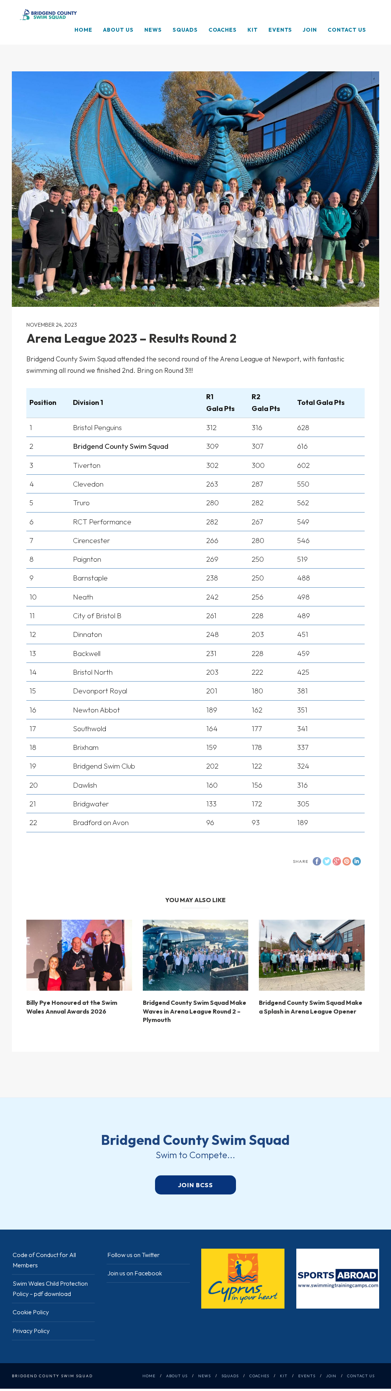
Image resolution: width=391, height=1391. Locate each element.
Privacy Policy (31, 1331)
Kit (252, 29)
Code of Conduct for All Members (44, 1260)
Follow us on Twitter (133, 1255)
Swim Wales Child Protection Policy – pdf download (50, 1289)
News (153, 29)
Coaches (222, 29)
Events (280, 29)
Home (83, 29)
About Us (118, 29)
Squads (185, 29)
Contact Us (347, 29)
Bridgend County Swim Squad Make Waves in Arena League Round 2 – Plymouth (194, 1011)
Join (310, 29)
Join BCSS (195, 1185)
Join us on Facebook (134, 1273)
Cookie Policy (31, 1312)
